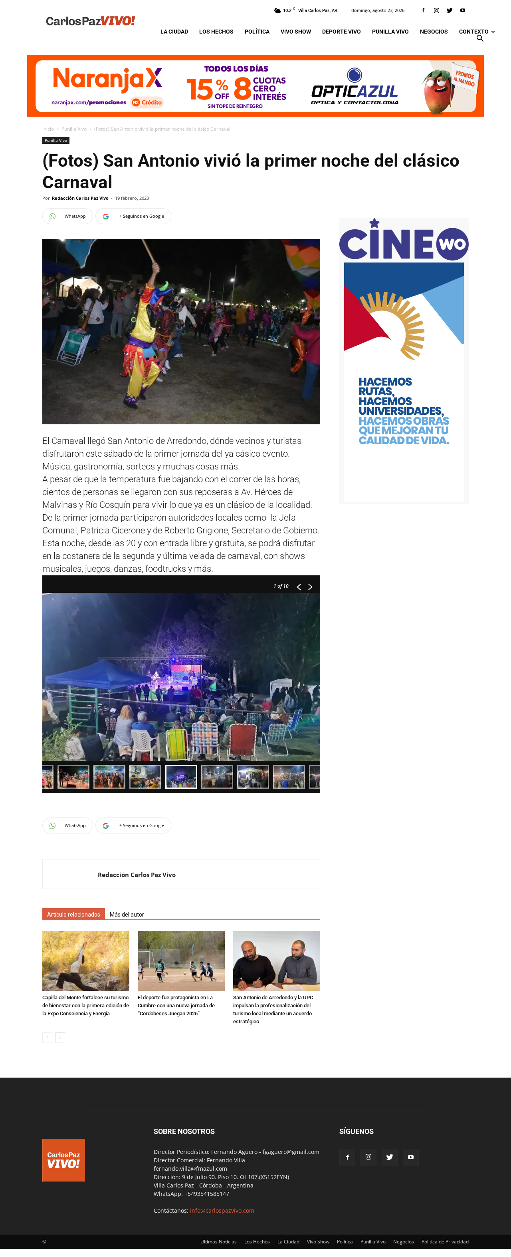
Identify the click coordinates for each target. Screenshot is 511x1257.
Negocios (434, 31)
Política (257, 31)
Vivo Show (296, 31)
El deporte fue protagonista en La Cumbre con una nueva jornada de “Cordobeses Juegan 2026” (176, 1005)
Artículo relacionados (73, 914)
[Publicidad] (255, 86)
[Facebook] (423, 10)
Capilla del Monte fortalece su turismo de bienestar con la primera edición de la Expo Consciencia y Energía (85, 1005)
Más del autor (127, 914)
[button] (479, 39)
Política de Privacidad (445, 1241)
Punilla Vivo (390, 31)
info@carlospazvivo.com (222, 1210)
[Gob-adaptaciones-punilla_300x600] (404, 500)
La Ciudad (174, 31)
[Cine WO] (404, 258)
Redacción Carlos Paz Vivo (80, 198)
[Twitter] (450, 10)
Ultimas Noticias (218, 1241)
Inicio (48, 128)
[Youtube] (463, 10)
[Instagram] (436, 10)
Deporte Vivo (341, 31)
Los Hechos (216, 31)
